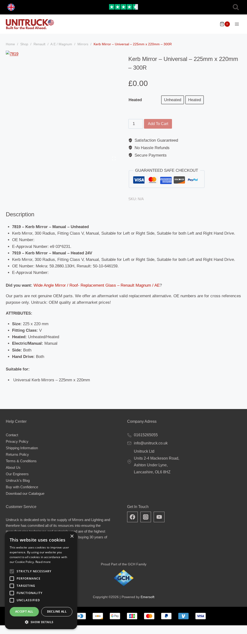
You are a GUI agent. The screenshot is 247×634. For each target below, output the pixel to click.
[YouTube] (159, 517)
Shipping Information (22, 448)
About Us (13, 467)
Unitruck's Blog (18, 480)
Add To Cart (158, 124)
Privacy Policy (17, 441)
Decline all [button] (57, 611)
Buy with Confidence (22, 487)
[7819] (62, 107)
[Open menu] (236, 24)
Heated (135, 100)
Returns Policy (17, 454)
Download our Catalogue (25, 493)
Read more (43, 562)
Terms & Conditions (21, 461)
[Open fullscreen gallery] (114, 158)
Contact (12, 435)
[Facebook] (132, 517)
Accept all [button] (24, 611)
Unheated (172, 100)
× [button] (72, 536)
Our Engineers (17, 474)
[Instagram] (145, 517)
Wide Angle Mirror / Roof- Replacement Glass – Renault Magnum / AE (97, 285)
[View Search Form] (235, 7)
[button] (41, 622)
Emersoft (147, 597)
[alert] (41, 580)
